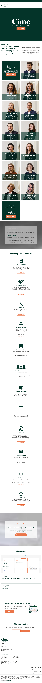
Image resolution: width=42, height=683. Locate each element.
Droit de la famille (11, 116)
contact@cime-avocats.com (29, 0)
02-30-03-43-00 (37, 0)
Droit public (14, 662)
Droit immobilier (11, 137)
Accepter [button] (8, 680)
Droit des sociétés (11, 96)
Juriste (11, 197)
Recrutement (6, 564)
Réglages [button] (3, 680)
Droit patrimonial (29, 116)
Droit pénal (30, 96)
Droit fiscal (3, 658)
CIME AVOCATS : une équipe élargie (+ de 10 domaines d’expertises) (19, 578)
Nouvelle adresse (6, 586)
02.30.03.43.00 (37, 671)
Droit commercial (30, 76)
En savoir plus (21, 272)
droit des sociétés (12, 239)
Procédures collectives (30, 157)
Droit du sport (14, 661)
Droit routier (14, 660)
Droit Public (30, 177)
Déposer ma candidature (21, 534)
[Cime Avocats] (4, 5)
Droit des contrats (11, 157)
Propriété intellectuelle (30, 137)
